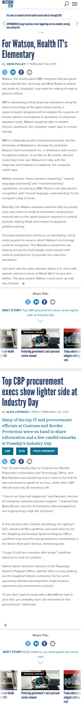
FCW (35, 412)
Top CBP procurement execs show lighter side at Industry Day (50, 312)
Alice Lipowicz (17, 412)
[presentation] (4, 345)
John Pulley (16, 64)
